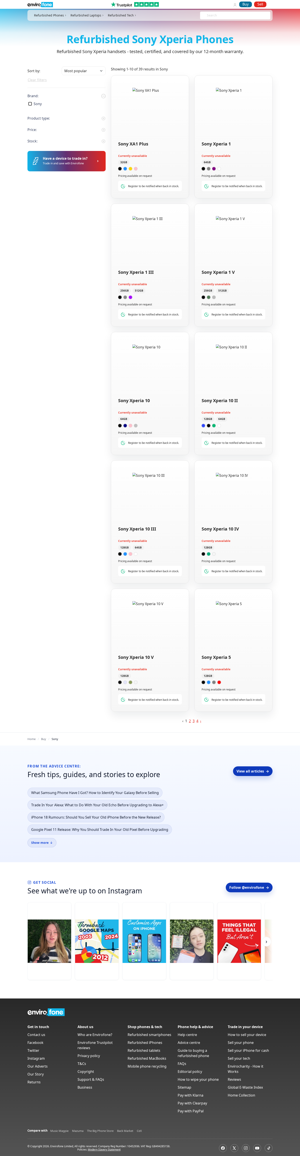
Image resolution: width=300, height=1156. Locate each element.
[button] (200, 721)
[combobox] (207, 15)
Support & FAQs (91, 1079)
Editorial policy (190, 1071)
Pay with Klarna (190, 1095)
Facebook (35, 1042)
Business (85, 1087)
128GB (208, 419)
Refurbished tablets (144, 1050)
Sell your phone (241, 1042)
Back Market (125, 1131)
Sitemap (184, 1087)
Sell (260, 4)
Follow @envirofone (249, 887)
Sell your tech (239, 1058)
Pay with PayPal (191, 1111)
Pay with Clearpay (192, 1103)
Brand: (32, 95)
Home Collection (241, 1095)
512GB (139, 290)
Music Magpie (59, 1131)
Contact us (36, 1034)
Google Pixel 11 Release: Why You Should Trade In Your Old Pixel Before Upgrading (99, 829)
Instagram (36, 1058)
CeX (139, 1131)
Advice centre (189, 1042)
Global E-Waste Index (245, 1087)
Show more (42, 843)
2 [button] (190, 721)
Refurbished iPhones (145, 1042)
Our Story (35, 1074)
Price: (32, 129)
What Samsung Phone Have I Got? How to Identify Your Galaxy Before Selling (95, 792)
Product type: (38, 118)
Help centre (187, 1034)
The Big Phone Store (100, 1131)
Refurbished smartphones (149, 1034)
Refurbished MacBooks (147, 1058)
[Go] (97, 161)
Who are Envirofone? (95, 1034)
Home (31, 739)
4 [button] (197, 721)
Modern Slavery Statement (104, 1149)
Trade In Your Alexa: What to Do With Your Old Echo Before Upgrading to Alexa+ (97, 805)
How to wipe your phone (198, 1079)
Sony (38, 104)
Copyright (86, 1071)
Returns (34, 1082)
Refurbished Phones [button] (49, 15)
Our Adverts (37, 1066)
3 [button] (194, 721)
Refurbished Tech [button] (121, 15)
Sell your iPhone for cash (248, 1050)
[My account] (235, 4)
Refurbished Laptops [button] (85, 15)
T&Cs (82, 1063)
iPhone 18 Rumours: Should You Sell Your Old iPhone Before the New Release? (96, 817)
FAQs (182, 1063)
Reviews (234, 1079)
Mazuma (77, 1131)
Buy (245, 4)
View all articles (253, 771)
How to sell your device (247, 1034)
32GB (123, 162)
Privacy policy (89, 1055)
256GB (124, 290)
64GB (207, 162)
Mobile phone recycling (147, 1066)
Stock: (32, 141)
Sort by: (33, 71)
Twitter (33, 1050)
